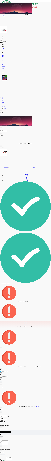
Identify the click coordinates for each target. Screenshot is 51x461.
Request (3, 460)
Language (2, 97)
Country (1, 441)
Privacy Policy (4, 108)
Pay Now (3, 454)
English (2, 98)
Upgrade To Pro (37, 406)
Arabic (2, 99)
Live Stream (2, 418)
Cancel (1, 426)
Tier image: (1, 420)
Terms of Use (26, 172)
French (2, 100)
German (27, 177)
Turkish (27, 180)
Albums (3, 48)
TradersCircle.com (6, 167)
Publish (1, 411)
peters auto (1, 15)
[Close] (1, 110)
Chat (1, 417)
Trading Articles (3, 106)
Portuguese (3, 102)
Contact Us (3, 107)
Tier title (8, 415)
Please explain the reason (3, 459)
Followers (3, 66)
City (0, 442)
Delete (3, 426)
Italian (2, 101)
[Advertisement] (22, 90)
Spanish (2, 103)
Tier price (8, 416)
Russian (27, 179)
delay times (34, 167)
